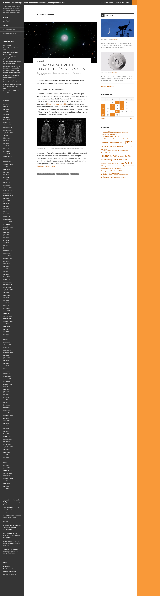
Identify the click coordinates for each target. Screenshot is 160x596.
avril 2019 (6, 334)
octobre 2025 (7, 130)
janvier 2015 (6, 468)
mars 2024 (6, 180)
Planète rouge (107, 159)
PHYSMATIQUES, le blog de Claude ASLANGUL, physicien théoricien (11, 543)
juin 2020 (6, 297)
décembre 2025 (7, 125)
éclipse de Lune (123, 174)
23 (117, 112)
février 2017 (6, 402)
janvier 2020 (6, 311)
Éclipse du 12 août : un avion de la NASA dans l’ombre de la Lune (12, 86)
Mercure (111, 150)
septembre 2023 (8, 195)
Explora (5, 521)
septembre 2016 (8, 415)
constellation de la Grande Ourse (109, 139)
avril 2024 (6, 177)
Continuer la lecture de (46, 166)
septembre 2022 (8, 227)
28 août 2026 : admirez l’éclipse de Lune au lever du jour (11, 47)
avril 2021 (6, 271)
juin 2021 (6, 266)
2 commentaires (118, 80)
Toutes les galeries (108, 86)
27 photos (115, 39)
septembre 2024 (8, 164)
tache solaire (108, 168)
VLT (123, 171)
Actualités (41, 61)
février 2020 (6, 308)
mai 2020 (6, 300)
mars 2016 (6, 431)
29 (112, 115)
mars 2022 (6, 243)
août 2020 (6, 292)
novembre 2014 (7, 473)
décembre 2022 (7, 219)
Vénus (115, 174)
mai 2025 (6, 143)
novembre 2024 (7, 159)
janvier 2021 (6, 279)
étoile (116, 177)
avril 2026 (6, 114)
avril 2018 (6, 366)
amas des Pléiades (108, 132)
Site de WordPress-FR (9, 574)
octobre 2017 (7, 381)
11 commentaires (118, 47)
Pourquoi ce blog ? (107, 2)
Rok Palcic (75, 174)
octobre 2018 (7, 350)
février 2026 (6, 120)
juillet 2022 (6, 232)
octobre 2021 (7, 256)
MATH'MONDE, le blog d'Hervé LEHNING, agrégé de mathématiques (11, 535)
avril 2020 (6, 303)
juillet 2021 (6, 263)
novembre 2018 (7, 347)
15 (112, 108)
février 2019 (6, 339)
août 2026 (6, 104)
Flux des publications (9, 569)
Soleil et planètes (9, 29)
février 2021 (6, 277)
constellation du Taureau (125, 139)
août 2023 (6, 198)
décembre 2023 (7, 188)
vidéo (119, 170)
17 (122, 108)
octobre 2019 (7, 318)
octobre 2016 (7, 413)
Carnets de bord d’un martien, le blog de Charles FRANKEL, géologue (11, 502)
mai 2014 (6, 489)
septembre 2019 (8, 321)
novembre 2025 (7, 127)
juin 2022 (6, 235)
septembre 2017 (8, 384)
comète (114, 134)
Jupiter (127, 142)
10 (122, 105)
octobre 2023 (7, 193)
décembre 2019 (7, 313)
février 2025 (6, 151)
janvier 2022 (6, 248)
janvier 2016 (6, 436)
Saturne (120, 163)
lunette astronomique (128, 146)
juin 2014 (6, 486)
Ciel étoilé (6, 21)
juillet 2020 (6, 295)
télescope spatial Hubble (109, 171)
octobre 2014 (7, 475)
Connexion (6, 566)
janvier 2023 (6, 216)
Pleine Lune (120, 159)
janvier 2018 (6, 373)
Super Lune (120, 166)
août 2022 (6, 229)
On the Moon (109, 156)
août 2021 (6, 261)
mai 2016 (6, 426)
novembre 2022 (7, 222)
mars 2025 (6, 148)
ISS (121, 142)
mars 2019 (6, 337)
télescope (117, 168)
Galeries (109, 15)
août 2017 (6, 386)
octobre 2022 (7, 224)
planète (127, 156)
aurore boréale (105, 134)
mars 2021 (6, 274)
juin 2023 (6, 203)
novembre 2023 (7, 190)
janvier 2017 (6, 405)
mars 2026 (6, 117)
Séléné (102, 168)
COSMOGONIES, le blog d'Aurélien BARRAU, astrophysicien (12, 510)
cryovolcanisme (63, 174)
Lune (119, 146)
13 (103, 108)
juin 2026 (6, 109)
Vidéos (128, 2)
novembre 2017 (7, 379)
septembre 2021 (8, 258)
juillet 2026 (6, 106)
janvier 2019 (6, 342)
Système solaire (128, 166)
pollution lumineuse (108, 163)
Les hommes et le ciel (10, 33)
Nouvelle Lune (124, 150)
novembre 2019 (7, 316)
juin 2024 (6, 172)
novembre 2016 (7, 410)
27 (103, 115)
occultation (117, 153)
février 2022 (6, 245)
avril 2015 (6, 460)
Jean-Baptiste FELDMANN (62, 73)
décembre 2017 (7, 376)
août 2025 (6, 135)
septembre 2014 (8, 478)
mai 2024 (6, 174)
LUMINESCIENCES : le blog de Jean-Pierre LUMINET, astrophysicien (11, 527)
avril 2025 (6, 146)
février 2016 (6, 434)
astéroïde (125, 132)
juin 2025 (6, 140)
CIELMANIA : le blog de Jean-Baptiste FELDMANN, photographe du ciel (34, 2)
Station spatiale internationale (109, 166)
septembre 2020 (8, 290)
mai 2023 (6, 206)
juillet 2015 (6, 452)
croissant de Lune (109, 142)
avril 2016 (6, 428)
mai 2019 (6, 332)
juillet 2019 (6, 326)
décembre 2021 (7, 250)
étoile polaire (122, 177)
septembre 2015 (8, 447)
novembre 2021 (7, 253)
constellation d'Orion (110, 136)
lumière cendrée (108, 146)
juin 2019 (6, 329)
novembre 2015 (7, 441)
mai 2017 (6, 394)
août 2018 (6, 355)
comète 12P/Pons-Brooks (46, 174)
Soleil (128, 163)
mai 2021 (6, 269)
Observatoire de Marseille (57, 104)
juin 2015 (6, 455)
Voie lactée (106, 174)
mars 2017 (6, 400)
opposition (121, 156)
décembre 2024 (7, 156)
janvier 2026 (6, 122)
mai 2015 (6, 457)
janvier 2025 (6, 154)
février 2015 (6, 465)
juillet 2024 (6, 169)
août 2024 (6, 167)
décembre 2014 (7, 470)
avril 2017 (6, 397)
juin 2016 (6, 423)
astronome (119, 132)
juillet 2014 (6, 483)
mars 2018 (6, 368)
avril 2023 (6, 208)
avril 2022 (6, 240)
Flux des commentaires (9, 571)
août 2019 (6, 324)
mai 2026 (6, 112)
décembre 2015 (7, 439)
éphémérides (107, 177)
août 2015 (6, 449)
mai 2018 (6, 363)
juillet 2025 (6, 138)
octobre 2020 (7, 287)
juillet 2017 (6, 389)
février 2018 (6, 371)
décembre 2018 (7, 345)
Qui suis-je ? (120, 2)
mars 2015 (6, 462)
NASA (117, 150)
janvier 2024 (6, 185)
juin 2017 (6, 392)
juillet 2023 (6, 201)
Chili (110, 134)
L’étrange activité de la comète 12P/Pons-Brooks (61, 67)
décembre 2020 (7, 282)
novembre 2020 (7, 284)
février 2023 (6, 214)
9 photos (114, 73)
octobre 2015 (7, 444)
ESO (118, 142)
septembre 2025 (8, 133)
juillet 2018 (6, 358)
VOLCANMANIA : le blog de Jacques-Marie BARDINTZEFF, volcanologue (11, 551)
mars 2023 (6, 211)
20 (103, 112)
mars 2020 (6, 305)
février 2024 (6, 182)
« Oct (103, 118)
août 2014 (6, 481)
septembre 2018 (8, 352)
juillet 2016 (6, 421)
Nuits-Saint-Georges (107, 153)
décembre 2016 (7, 407)
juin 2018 (6, 360)
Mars (104, 150)
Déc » (131, 118)
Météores (6, 25)
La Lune (5, 17)
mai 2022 (6, 237)
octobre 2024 (7, 161)
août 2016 (6, 418)
